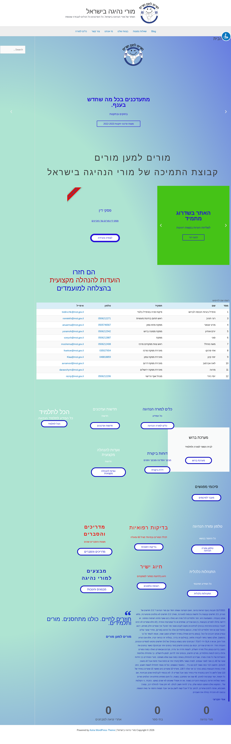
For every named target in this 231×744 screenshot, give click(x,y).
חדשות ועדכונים (105, 425)
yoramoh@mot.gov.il (73, 331)
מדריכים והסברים (94, 551)
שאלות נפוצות (140, 31)
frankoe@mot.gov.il (74, 350)
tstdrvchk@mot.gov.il (73, 312)
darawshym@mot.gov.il (71, 369)
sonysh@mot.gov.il (74, 337)
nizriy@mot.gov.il (75, 376)
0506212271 (104, 318)
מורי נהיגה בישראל (110, 11)
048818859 (105, 357)
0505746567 (104, 324)
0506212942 (104, 331)
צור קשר (96, 31)
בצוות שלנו (123, 31)
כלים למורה (81, 31)
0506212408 (104, 344)
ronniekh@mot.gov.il (73, 318)
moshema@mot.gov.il (72, 344)
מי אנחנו (108, 31)
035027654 (105, 350)
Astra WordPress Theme (102, 730)
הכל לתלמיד (54, 423)
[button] (226, 112)
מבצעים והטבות (96, 589)
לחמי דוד (193, 237)
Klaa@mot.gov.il (75, 357)
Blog (153, 31)
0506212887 (104, 337)
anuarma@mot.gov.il (73, 324)
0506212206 (104, 376)
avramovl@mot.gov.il (73, 363)
